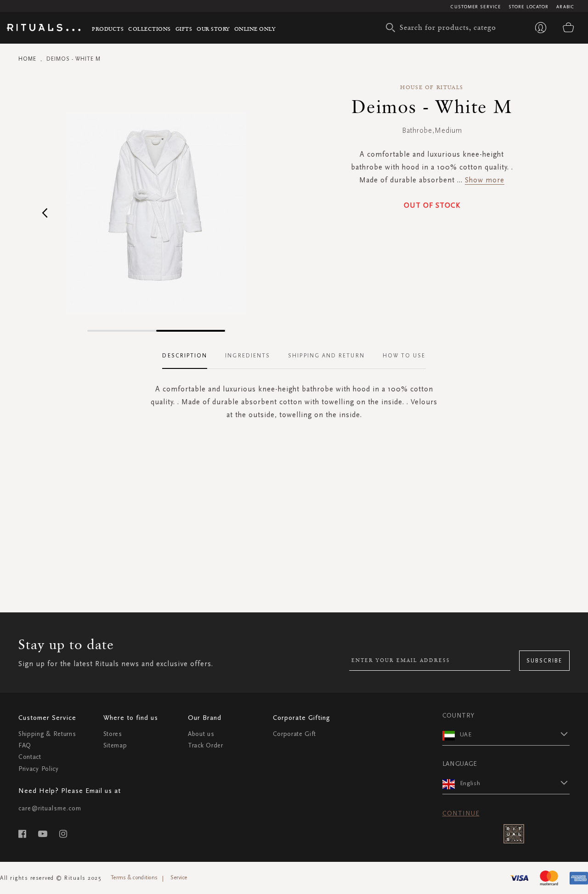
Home (27, 59)
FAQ (24, 745)
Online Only (255, 28)
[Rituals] (43, 29)
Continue (461, 813)
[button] (44, 212)
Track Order (205, 745)
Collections (149, 28)
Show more (484, 179)
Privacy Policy (38, 769)
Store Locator (528, 7)
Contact (29, 757)
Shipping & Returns (47, 734)
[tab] (189, 356)
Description (184, 355)
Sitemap (115, 745)
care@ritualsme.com (49, 808)
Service (178, 877)
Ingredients (247, 355)
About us (201, 734)
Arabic (565, 7)
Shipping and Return (326, 355)
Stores (112, 734)
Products (108, 28)
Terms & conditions (134, 877)
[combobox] (443, 27)
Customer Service (476, 7)
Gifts (183, 28)
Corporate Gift (294, 734)
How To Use (404, 355)
